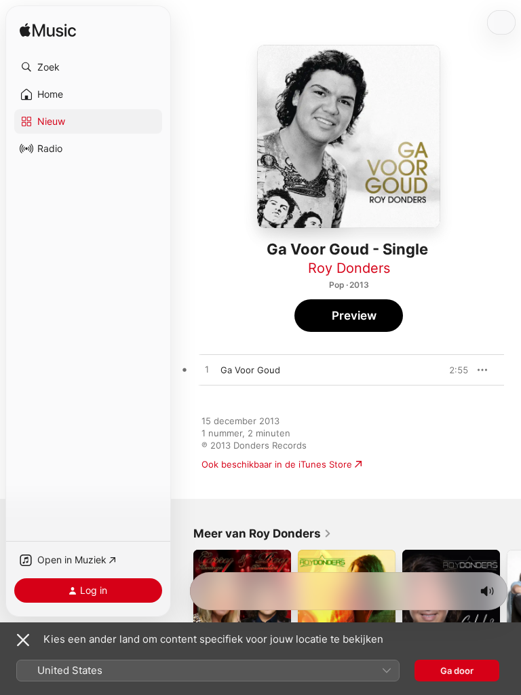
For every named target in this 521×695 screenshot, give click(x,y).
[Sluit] (23, 640)
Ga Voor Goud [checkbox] (250, 369)
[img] (48, 31)
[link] (262, 533)
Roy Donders (349, 268)
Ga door (457, 670)
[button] (88, 67)
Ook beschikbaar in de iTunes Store (276, 464)
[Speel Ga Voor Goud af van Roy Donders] (206, 370)
